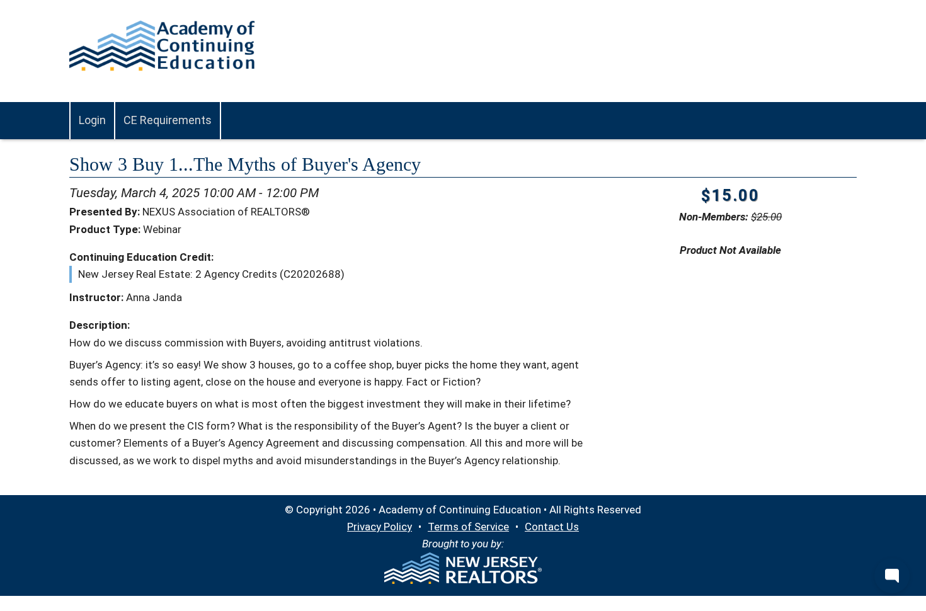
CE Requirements (167, 120)
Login (92, 120)
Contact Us (552, 526)
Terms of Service (468, 526)
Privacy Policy (379, 526)
